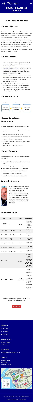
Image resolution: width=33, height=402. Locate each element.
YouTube (5, 334)
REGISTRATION (16, 306)
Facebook (5, 328)
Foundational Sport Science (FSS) (11, 68)
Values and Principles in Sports (10, 76)
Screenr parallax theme (12, 399)
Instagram (5, 331)
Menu (30, 3)
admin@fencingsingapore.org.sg (11, 352)
